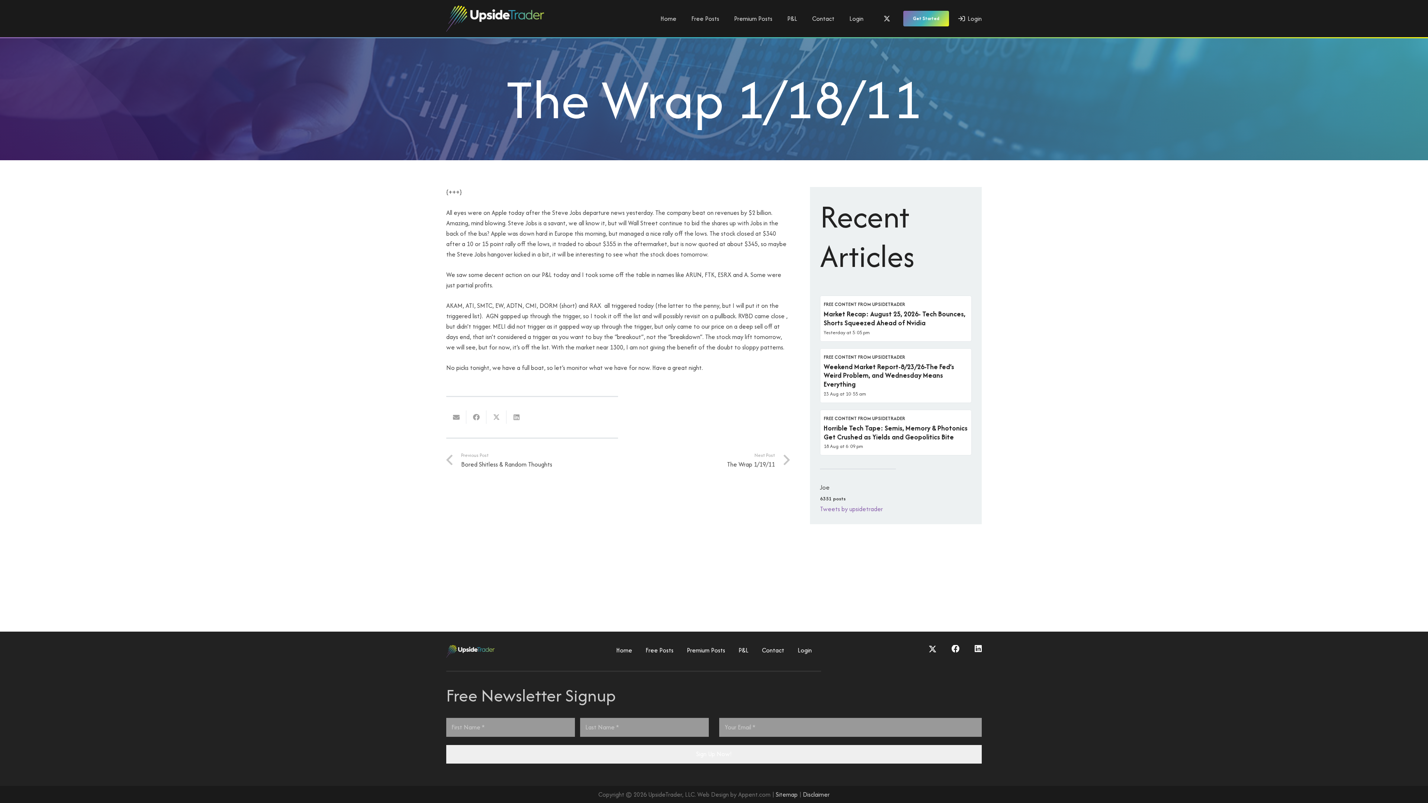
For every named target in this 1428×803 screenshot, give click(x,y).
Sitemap (787, 794)
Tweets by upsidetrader (851, 508)
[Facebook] (956, 649)
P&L (744, 650)
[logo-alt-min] (495, 19)
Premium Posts (706, 650)
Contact (773, 650)
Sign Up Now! (714, 753)
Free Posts (659, 650)
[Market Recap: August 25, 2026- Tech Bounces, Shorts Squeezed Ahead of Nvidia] (896, 319)
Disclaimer (816, 794)
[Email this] (456, 417)
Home (624, 650)
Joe (825, 487)
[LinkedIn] (978, 649)
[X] (887, 18)
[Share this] (476, 417)
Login (805, 650)
